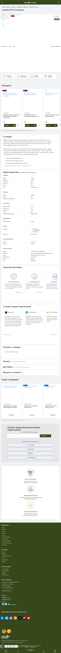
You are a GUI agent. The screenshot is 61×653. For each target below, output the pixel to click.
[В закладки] (17, 125)
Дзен (32, 453)
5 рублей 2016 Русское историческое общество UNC (31, 115)
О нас (3, 527)
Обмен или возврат (6, 537)
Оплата (3, 535)
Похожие (57, 16)
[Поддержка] (59, 2)
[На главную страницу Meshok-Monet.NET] (30, 2)
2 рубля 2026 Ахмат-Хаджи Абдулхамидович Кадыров (10, 406)
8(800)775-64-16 (6, 597)
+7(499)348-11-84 (6, 599)
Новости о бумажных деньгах (8, 587)
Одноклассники (31, 457)
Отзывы (3, 531)
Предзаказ (11, 415)
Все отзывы (53, 334)
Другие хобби (4, 559)
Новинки (4, 561)
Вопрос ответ (4, 539)
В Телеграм (31, 445)
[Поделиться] (15, 46)
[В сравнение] (10, 46)
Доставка (4, 533)
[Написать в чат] (3, 646)
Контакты (4, 529)
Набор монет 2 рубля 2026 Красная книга (30, 406)
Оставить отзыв (7, 334)
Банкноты (4, 554)
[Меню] (2, 2)
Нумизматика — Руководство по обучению (10, 582)
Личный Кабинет (5, 569)
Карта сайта (4, 544)
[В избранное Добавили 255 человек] (12, 46)
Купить (7, 125)
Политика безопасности (7, 542)
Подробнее (18, 292)
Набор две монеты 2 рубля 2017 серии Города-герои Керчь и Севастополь (11, 116)
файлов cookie (33, 646)
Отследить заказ (5, 574)
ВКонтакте (31, 449)
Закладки (4, 572)
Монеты (3, 552)
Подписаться (44, 435)
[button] (30, 136)
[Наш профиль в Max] (3, 604)
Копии (3, 557)
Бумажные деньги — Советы (7, 584)
